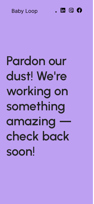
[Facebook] (79, 11)
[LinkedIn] (63, 11)
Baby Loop (24, 11)
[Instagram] (71, 11)
